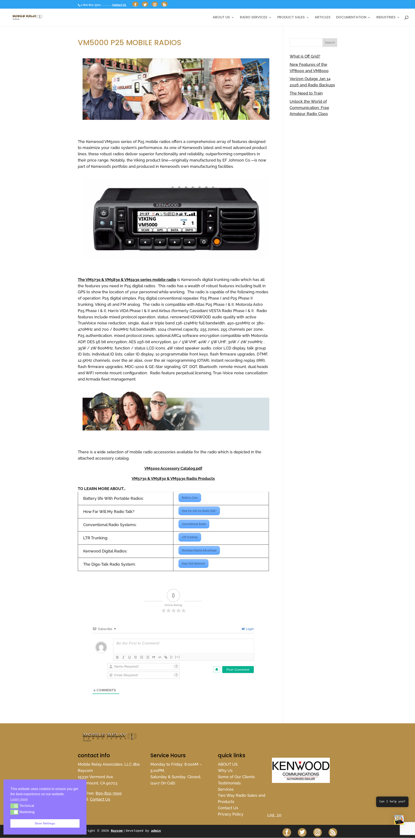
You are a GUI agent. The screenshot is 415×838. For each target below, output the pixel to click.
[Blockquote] (154, 657)
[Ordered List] (142, 657)
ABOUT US (221, 18)
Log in (274, 815)
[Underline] (129, 657)
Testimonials (229, 783)
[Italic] (123, 657)
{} (171, 657)
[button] (399, 821)
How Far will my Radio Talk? (199, 510)
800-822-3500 (109, 793)
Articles (322, 18)
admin (156, 831)
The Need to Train (306, 93)
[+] (177, 657)
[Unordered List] (148, 657)
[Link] (166, 657)
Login (249, 629)
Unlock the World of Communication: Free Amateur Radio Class (309, 107)
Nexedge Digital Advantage (199, 550)
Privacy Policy (230, 814)
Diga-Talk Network (193, 563)
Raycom (117, 831)
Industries (386, 18)
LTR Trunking (190, 537)
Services (226, 789)
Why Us (225, 770)
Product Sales (291, 18)
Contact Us (119, 4)
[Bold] (117, 657)
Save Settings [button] (45, 823)
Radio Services (253, 18)
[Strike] (135, 657)
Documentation (351, 18)
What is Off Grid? (305, 56)
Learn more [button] (19, 799)
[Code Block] (160, 657)
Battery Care (190, 497)
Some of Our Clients (236, 777)
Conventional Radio (194, 523)
